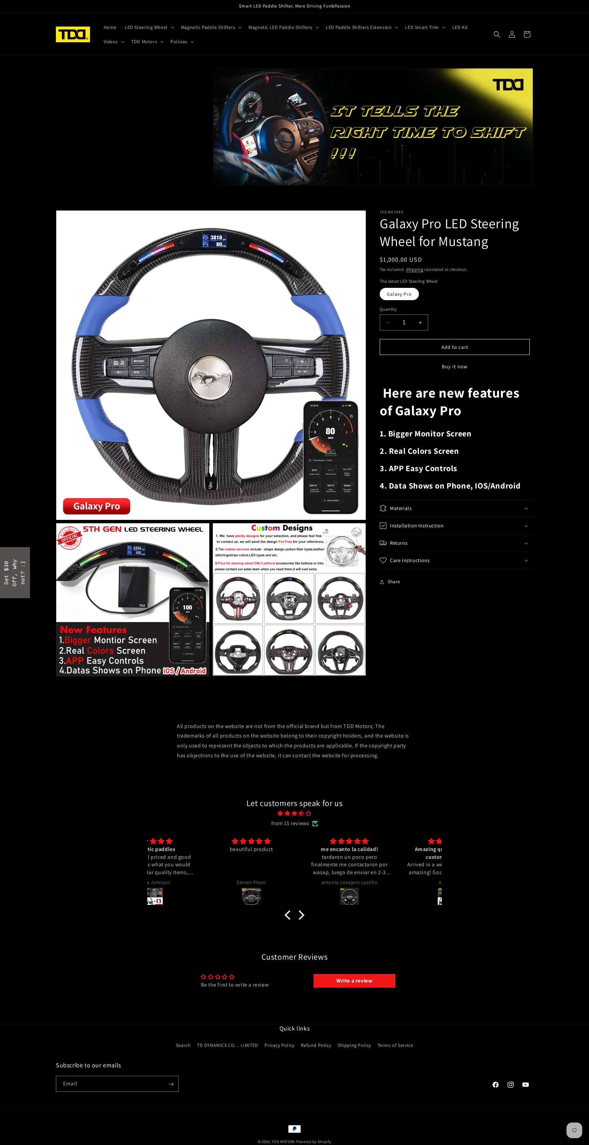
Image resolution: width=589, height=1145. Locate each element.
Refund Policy (316, 1045)
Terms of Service (395, 1045)
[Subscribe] (170, 1084)
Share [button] (394, 581)
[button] (149, 27)
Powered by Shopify (313, 1141)
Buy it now (455, 366)
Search (183, 1045)
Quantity (388, 309)
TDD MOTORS (284, 1141)
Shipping (414, 269)
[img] (294, 813)
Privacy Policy (279, 1045)
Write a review (354, 980)
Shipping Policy (354, 1045)
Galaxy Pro (399, 294)
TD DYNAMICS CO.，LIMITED (227, 1045)
